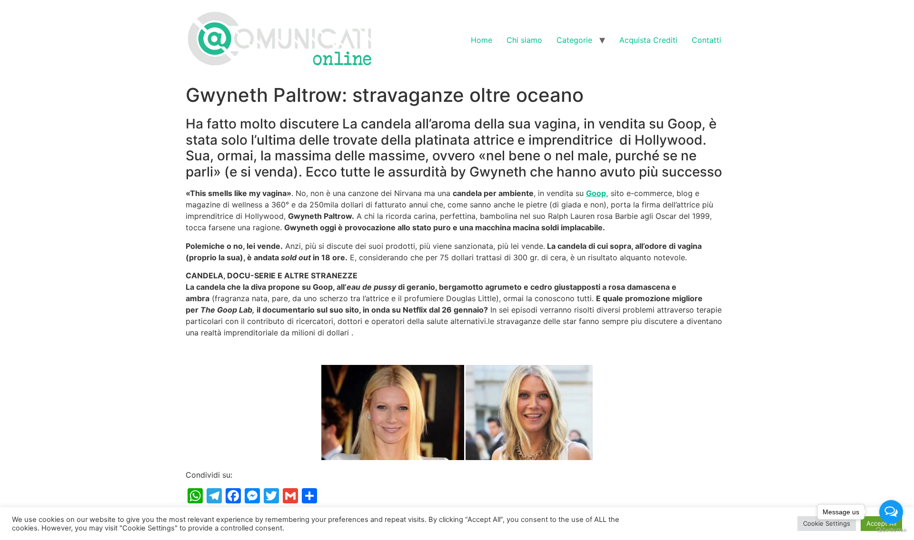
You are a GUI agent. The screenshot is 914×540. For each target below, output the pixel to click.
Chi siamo (524, 40)
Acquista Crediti (648, 40)
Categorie (574, 40)
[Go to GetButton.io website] (891, 530)
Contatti (706, 40)
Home (481, 40)
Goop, (597, 193)
